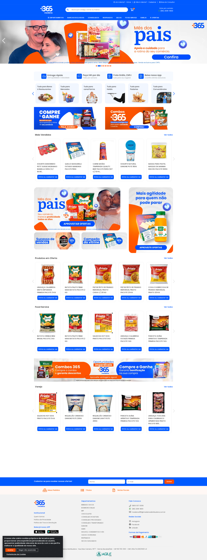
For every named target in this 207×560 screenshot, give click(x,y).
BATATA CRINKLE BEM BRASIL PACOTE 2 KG (46, 337)
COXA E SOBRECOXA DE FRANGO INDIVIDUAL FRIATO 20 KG (158, 290)
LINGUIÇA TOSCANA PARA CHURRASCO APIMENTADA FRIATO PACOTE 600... (157, 420)
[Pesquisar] (67, 9)
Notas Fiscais (123, 490)
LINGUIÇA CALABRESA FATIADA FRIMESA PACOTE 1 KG (130, 338)
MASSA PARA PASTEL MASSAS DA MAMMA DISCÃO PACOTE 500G (157, 166)
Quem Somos (39, 517)
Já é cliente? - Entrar (123, 2)
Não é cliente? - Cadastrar (146, 2)
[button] (96, 65)
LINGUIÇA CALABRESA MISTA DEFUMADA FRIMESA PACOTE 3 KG (46, 290)
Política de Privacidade (42, 520)
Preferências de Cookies (16, 554)
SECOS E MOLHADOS (88, 541)
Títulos (89, 490)
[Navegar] (4, 40)
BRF (82, 511)
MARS (83, 529)
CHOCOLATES (86, 514)
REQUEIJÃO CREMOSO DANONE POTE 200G (74, 417)
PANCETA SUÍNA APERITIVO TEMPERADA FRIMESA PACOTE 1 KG (157, 338)
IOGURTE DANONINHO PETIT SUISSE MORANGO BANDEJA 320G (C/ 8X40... (47, 168)
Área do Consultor (168, 2)
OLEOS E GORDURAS (88, 535)
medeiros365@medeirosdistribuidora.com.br (148, 512)
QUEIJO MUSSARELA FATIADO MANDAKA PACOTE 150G (73, 166)
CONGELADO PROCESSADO (91, 520)
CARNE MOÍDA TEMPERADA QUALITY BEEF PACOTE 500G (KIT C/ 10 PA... (103, 168)
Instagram (136, 521)
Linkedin (135, 528)
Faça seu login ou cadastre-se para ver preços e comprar (47, 178)
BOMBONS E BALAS (88, 508)
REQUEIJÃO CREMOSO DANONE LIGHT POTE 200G (102, 418)
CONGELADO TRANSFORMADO (92, 523)
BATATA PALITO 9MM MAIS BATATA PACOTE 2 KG (75, 290)
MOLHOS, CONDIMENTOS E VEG (92, 532)
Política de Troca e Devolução (45, 523)
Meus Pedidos (54, 490)
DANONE (84, 526)
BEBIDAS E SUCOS (87, 505)
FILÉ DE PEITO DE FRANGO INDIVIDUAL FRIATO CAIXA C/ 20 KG (103, 290)
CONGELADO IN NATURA (90, 517)
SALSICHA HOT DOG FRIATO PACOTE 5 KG (102, 337)
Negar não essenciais (27, 550)
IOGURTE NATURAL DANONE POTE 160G (129, 165)
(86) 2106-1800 (166, 11)
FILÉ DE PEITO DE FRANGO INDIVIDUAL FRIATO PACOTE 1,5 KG (131, 290)
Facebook (135, 525)
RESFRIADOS (85, 538)
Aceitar (10, 550)
